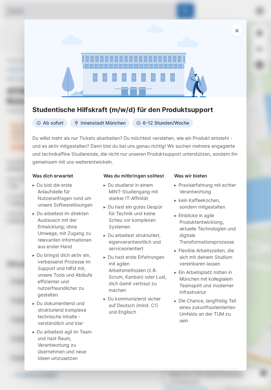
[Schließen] (237, 30)
